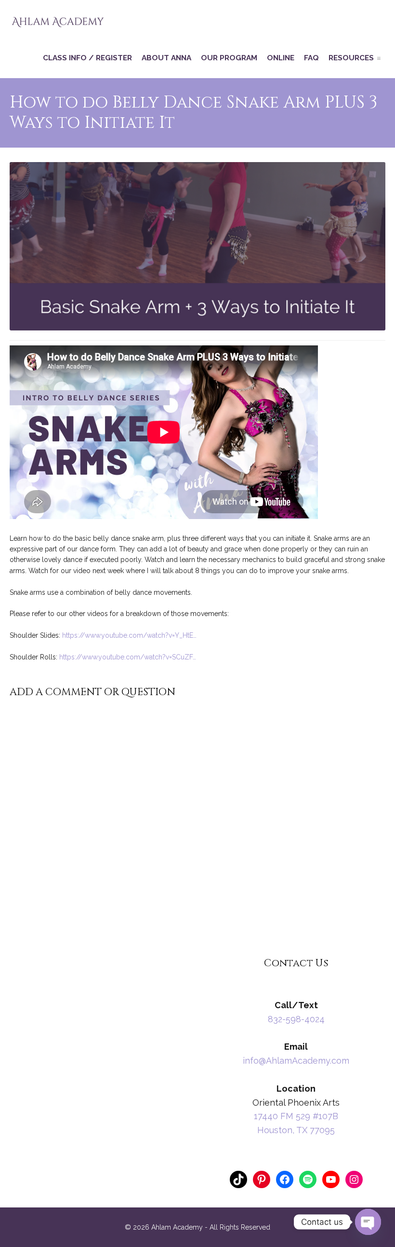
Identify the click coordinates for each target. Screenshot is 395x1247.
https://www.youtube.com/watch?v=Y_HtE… (129, 635)
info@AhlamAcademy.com (296, 1060)
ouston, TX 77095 (299, 1130)
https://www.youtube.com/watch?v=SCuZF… (127, 657)
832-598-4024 (296, 1019)
